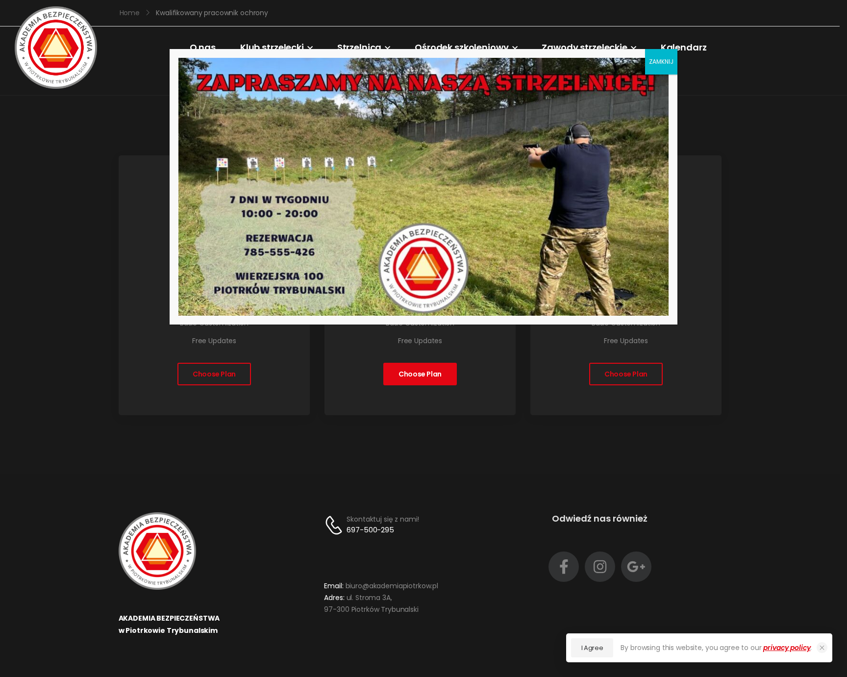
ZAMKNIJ (661, 61)
